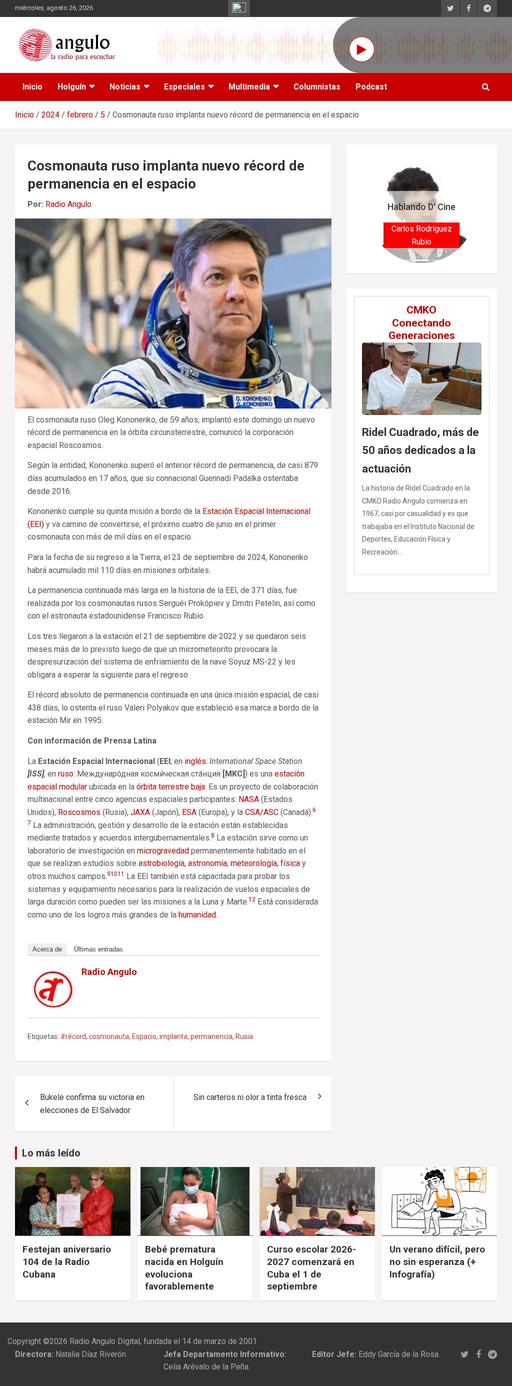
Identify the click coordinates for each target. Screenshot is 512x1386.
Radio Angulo (69, 204)
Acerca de (47, 949)
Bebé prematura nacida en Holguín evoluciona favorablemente (184, 1268)
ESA (189, 812)
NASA (248, 799)
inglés (195, 761)
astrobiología (161, 863)
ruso (66, 773)
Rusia (244, 1036)
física (290, 863)
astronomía (207, 863)
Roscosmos (79, 812)
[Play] (361, 49)
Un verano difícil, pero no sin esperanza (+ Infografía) (437, 1262)
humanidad (197, 915)
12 (252, 899)
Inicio (32, 87)
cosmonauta (109, 1036)
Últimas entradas (98, 949)
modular (73, 787)
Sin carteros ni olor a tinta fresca (250, 1097)
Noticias (125, 87)
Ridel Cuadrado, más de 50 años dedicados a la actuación (420, 450)
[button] (376, 209)
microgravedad (163, 851)
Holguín (72, 87)
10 (114, 874)
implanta (174, 1036)
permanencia (211, 1036)
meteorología (253, 863)
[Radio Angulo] (54, 977)
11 (121, 874)
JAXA (140, 812)
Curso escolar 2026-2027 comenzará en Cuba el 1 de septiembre (311, 1268)
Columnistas (317, 87)
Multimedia (249, 87)
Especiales (184, 87)
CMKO (421, 310)
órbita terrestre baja (170, 787)
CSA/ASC (261, 812)
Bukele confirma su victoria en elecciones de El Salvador (92, 1103)
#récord (73, 1036)
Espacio (144, 1036)
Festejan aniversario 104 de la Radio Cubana (66, 1262)
